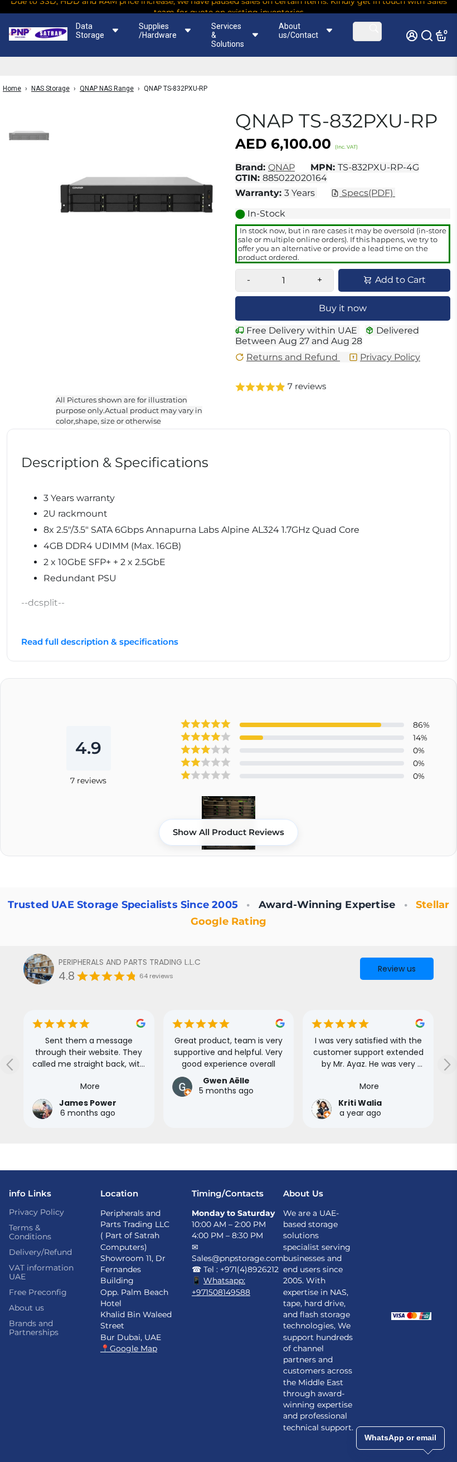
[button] (342, 387)
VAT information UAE (41, 1272)
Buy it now (343, 308)
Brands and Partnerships (34, 1328)
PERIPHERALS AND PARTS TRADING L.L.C (130, 962)
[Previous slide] (10, 1064)
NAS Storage (50, 88)
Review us (397, 968)
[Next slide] (447, 1064)
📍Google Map (128, 1348)
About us (26, 1307)
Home (12, 88)
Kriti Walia (360, 1103)
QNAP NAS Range (107, 88)
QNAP (281, 167)
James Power (87, 1103)
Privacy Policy (390, 357)
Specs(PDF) (367, 193)
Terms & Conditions (30, 1232)
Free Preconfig (38, 1292)
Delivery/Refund (40, 1252)
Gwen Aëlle (226, 1081)
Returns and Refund (293, 357)
